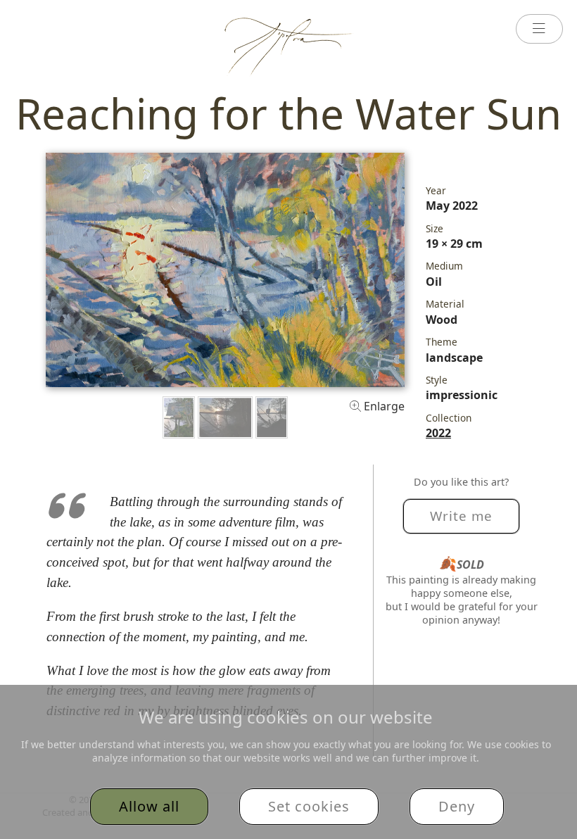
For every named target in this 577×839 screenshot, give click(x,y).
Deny (456, 806)
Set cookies (309, 806)
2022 (438, 433)
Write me (461, 515)
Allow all (149, 806)
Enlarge (383, 406)
